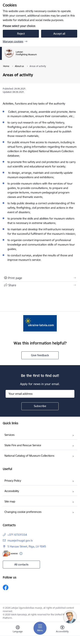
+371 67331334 (17, 534)
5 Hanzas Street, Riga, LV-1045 (26, 546)
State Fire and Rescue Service (22, 445)
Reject (21, 33)
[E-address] (10, 553)
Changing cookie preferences (22, 512)
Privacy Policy (12, 480)
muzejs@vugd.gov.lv (20, 540)
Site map (9, 501)
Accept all (59, 33)
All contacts (21, 564)
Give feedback (40, 355)
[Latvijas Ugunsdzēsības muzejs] (40, 58)
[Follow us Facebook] (5, 587)
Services (9, 435)
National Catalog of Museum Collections (29, 455)
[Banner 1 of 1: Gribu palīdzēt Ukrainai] (40, 323)
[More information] (21, 553)
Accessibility (11, 491)
